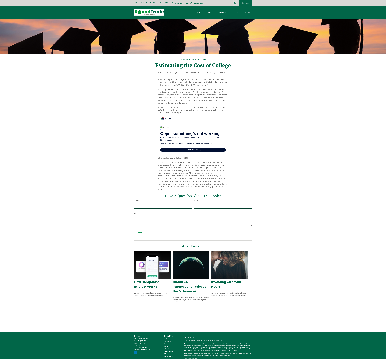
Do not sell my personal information (221, 355)
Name (136, 200)
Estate (166, 344)
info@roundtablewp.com (196, 3)
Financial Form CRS (191, 337)
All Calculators (168, 356)
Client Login (245, 3)
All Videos (167, 354)
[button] (199, 12)
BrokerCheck (219, 340)
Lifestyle (166, 349)
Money (166, 346)
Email (196, 200)
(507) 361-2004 (144, 339)
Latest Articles (168, 351)
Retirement (167, 339)
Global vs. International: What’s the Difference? (189, 286)
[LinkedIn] (235, 3)
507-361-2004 (178, 3)
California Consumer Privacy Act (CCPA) (235, 353)
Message (137, 214)
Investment (167, 341)
